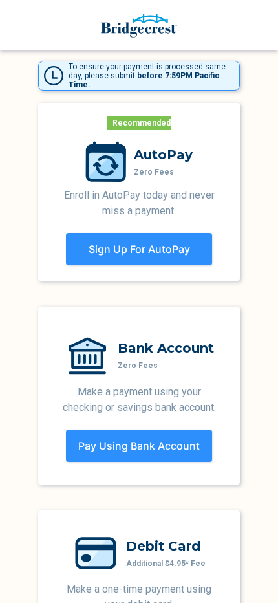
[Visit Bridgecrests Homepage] (139, 26)
